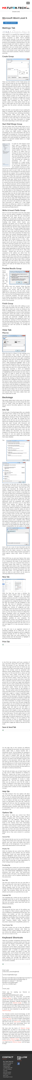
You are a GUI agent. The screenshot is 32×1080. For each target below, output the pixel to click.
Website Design (6, 998)
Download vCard (7, 1077)
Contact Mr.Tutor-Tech (8, 1040)
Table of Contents (10, 22)
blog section (17, 1021)
